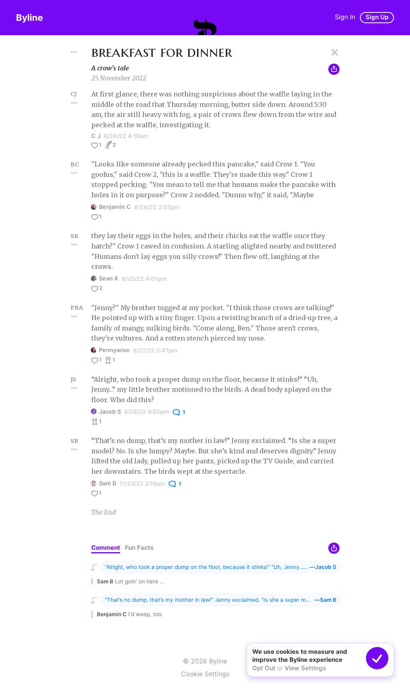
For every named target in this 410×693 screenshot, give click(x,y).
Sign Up (377, 17)
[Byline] (205, 27)
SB (74, 441)
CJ (73, 94)
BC (74, 164)
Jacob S (110, 411)
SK (74, 236)
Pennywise (114, 349)
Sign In (345, 17)
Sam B (107, 483)
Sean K (109, 278)
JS (73, 379)
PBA (76, 307)
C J (95, 135)
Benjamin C (115, 206)
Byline (29, 17)
